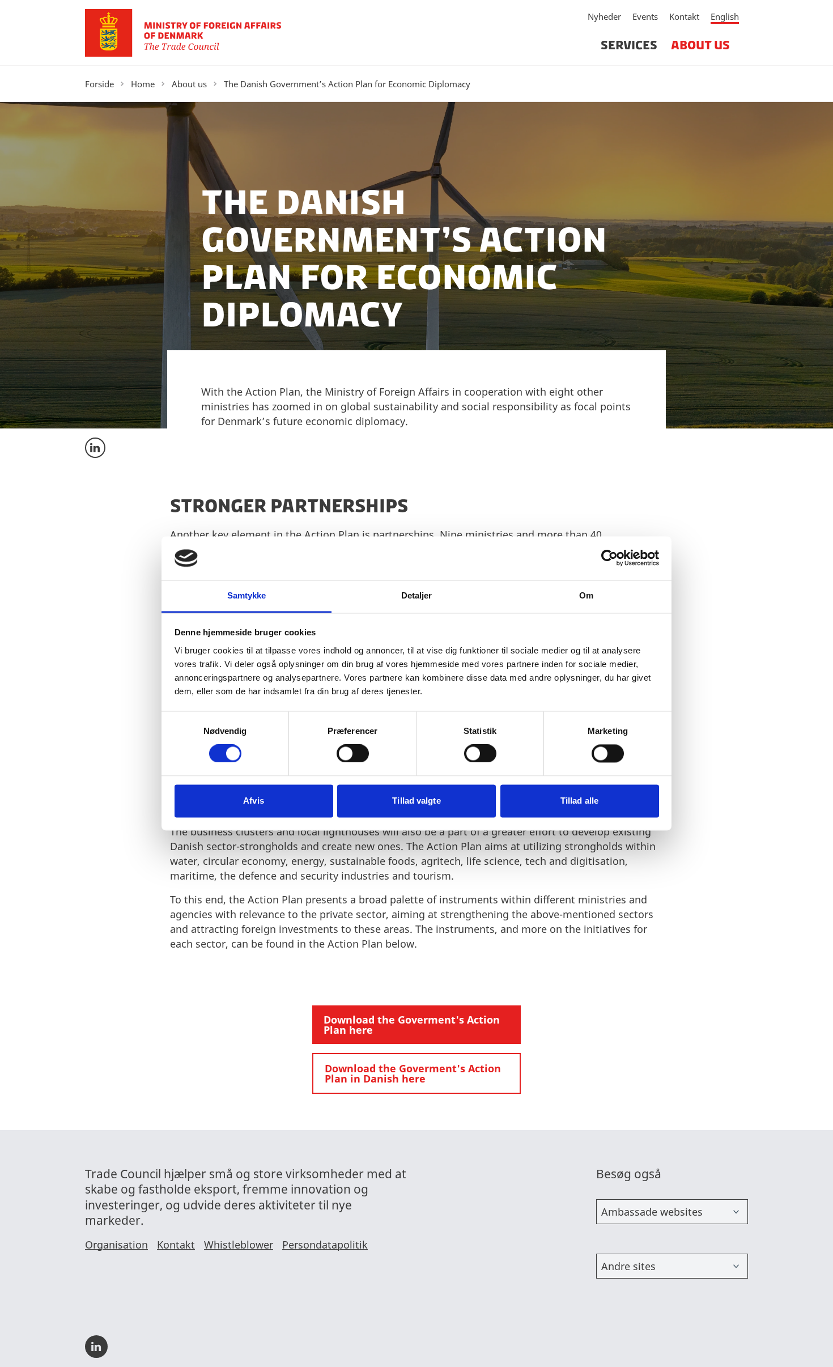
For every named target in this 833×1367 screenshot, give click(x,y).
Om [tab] (586, 595)
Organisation (116, 1244)
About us (700, 45)
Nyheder (604, 16)
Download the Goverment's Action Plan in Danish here (413, 1073)
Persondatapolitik (325, 1244)
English (725, 16)
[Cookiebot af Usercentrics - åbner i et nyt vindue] (609, 558)
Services (629, 45)
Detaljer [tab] (416, 595)
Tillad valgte (416, 800)
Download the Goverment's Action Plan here (412, 1025)
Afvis (253, 800)
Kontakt (684, 16)
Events (645, 16)
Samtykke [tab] (246, 595)
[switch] (353, 754)
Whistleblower (238, 1244)
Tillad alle (579, 800)
